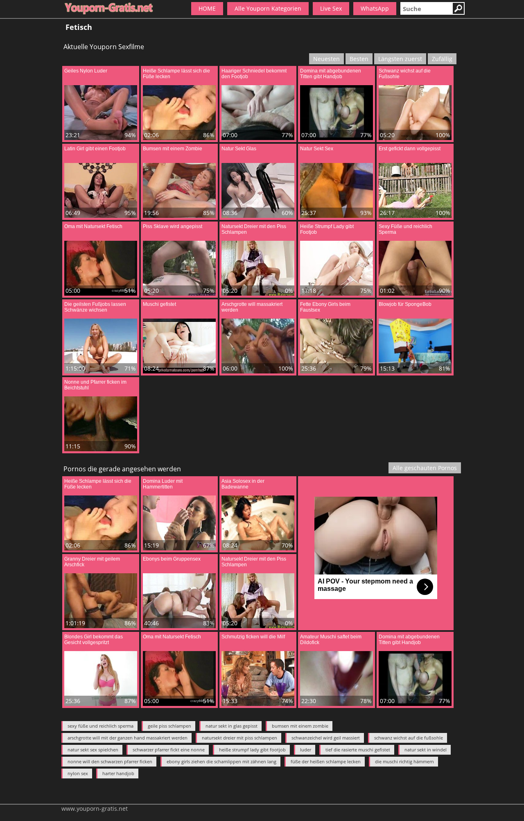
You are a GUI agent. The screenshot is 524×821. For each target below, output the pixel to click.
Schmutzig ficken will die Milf (253, 637)
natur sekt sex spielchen (93, 749)
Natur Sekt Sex (316, 149)
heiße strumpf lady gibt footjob (252, 749)
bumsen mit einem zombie (300, 726)
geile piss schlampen (169, 726)
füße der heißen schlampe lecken (326, 761)
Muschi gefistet (159, 304)
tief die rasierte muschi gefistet (357, 749)
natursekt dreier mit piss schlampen (239, 738)
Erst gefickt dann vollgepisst (409, 149)
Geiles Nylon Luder (85, 71)
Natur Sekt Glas (238, 149)
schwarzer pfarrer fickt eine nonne (169, 749)
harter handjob (118, 773)
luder (305, 749)
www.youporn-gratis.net (94, 808)
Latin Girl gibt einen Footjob (95, 149)
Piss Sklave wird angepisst (172, 226)
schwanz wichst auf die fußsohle (408, 738)
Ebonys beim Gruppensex (172, 559)
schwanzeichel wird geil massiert (325, 738)
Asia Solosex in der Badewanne (242, 484)
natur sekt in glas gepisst (231, 726)
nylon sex (78, 773)
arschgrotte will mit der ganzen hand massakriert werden (127, 738)
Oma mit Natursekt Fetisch (93, 226)
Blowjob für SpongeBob (405, 304)
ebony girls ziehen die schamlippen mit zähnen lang (221, 761)
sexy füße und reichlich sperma (100, 726)
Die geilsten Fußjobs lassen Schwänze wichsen (95, 307)
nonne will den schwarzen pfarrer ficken (110, 761)
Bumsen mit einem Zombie (172, 149)
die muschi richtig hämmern (404, 761)
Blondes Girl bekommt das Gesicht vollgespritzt (93, 639)
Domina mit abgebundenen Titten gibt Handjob (330, 73)
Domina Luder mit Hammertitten (163, 484)
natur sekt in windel (425, 749)
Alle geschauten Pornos (425, 468)
